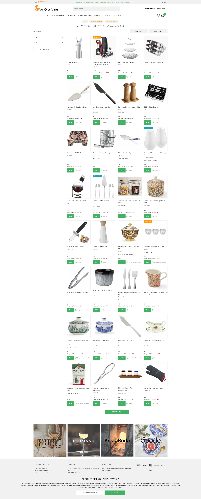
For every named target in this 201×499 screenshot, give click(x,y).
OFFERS (126, 15)
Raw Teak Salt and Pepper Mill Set (129, 107)
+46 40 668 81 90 (43, 1)
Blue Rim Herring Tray (125, 388)
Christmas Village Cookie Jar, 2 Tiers (78, 388)
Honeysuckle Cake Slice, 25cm (77, 107)
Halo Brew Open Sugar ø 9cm (102, 290)
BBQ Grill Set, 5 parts (151, 107)
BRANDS (117, 15)
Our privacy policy (103, 487)
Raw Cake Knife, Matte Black (102, 107)
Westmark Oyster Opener (75, 247)
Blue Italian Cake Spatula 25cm (128, 153)
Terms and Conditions (41, 471)
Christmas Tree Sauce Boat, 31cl (154, 340)
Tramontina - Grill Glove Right (153, 388)
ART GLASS (98, 15)
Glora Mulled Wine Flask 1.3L (76, 201)
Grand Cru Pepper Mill (100, 247)
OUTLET (108, 15)
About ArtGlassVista (41, 468)
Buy (70, 77)
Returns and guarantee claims (44, 473)
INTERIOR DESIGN (84, 15)
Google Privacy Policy (115, 487)
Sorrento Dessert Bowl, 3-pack (154, 247)
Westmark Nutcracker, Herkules (77, 292)
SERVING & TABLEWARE (56, 15)
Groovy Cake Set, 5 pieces (101, 201)
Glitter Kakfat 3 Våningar (126, 62)
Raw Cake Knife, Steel (125, 340)
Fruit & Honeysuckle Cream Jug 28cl (156, 292)
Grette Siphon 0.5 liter (74, 62)
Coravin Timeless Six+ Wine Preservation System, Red (101, 63)
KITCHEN (71, 15)
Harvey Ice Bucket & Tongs (101, 153)
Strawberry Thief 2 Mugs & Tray (77, 153)
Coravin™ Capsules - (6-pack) (153, 62)
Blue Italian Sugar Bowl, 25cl (102, 340)
